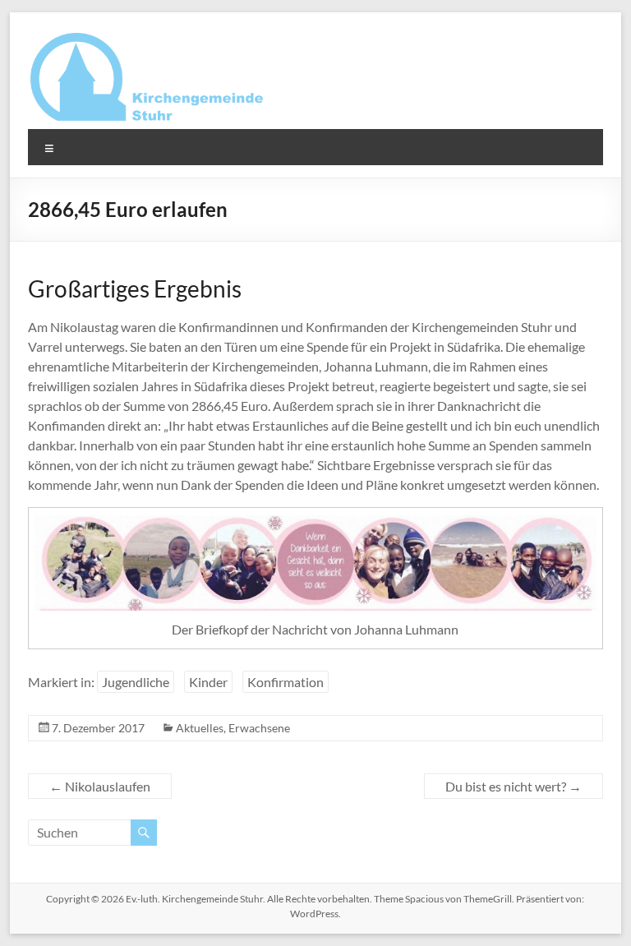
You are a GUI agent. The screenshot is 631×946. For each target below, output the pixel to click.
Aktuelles (199, 728)
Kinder (208, 682)
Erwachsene (259, 728)
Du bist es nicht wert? (513, 786)
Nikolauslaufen (99, 786)
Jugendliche (135, 682)
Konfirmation (285, 682)
